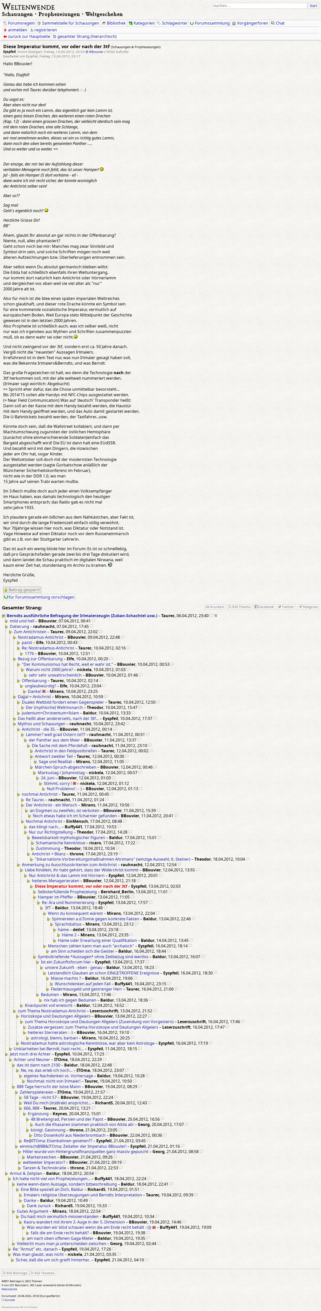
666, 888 (31, 1108)
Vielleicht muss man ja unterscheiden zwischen (61, 1243)
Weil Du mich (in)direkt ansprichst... (57, 1103)
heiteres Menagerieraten (55, 880)
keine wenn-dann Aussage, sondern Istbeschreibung (67, 1184)
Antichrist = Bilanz (49, 854)
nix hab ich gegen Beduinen (70, 1000)
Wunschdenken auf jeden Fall (83, 984)
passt (27, 642)
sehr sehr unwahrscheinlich (55, 675)
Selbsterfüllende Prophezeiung (67, 891)
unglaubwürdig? (40, 686)
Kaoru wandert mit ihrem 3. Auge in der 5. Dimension (74, 1222)
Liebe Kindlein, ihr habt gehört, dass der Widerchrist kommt (81, 870)
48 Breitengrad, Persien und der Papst (67, 1119)
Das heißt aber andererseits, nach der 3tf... (58, 718)
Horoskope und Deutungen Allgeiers (56, 1016)
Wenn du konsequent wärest (75, 913)
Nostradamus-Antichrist (40, 637)
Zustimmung (48, 848)
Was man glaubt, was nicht (38, 1254)
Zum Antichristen (30, 631)
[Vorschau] (211, 615)
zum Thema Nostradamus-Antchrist (52, 1011)
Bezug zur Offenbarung (40, 659)
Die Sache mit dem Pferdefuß (60, 745)
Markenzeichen (41, 1157)
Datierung (19, 626)
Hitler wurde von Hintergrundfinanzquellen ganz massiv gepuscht (85, 1151)
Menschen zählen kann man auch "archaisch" (91, 946)
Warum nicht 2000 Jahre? (49, 669)
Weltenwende (28, 6)
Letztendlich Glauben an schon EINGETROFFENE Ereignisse (103, 973)
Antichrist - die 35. (39, 729)
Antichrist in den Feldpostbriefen (66, 751)
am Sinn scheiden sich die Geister (82, 951)
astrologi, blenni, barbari (54, 1038)
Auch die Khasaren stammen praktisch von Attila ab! (84, 1124)
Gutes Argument (32, 1211)
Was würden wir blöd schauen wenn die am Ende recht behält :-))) (89, 1227)
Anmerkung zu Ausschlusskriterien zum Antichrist (69, 864)
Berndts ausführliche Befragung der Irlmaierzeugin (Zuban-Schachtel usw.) (82, 615)
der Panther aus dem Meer (54, 740)
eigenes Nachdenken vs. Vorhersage (58, 1076)
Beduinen (50, 994)
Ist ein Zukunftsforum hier (66, 962)
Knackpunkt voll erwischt (48, 1005)
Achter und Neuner (32, 1059)
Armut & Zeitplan (26, 1173)
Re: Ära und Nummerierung (68, 902)
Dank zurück (39, 1205)
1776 (29, 653)
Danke (30, 1200)
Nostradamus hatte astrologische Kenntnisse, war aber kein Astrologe (87, 1043)
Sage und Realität (55, 761)
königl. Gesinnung (48, 1130)
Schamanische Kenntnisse (60, 843)
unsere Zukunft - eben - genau (73, 967)
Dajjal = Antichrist (34, 696)
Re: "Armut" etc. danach (35, 1249)
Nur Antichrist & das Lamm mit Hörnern (67, 875)
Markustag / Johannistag (61, 772)
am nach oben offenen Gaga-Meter (60, 1238)
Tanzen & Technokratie (44, 1168)
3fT (48, 908)
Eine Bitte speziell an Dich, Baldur (52, 1189)
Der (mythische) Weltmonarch (54, 707)
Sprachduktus (68, 924)
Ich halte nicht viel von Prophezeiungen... (52, 1178)
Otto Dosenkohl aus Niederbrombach (70, 1135)
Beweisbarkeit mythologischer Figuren (68, 837)
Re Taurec (35, 799)
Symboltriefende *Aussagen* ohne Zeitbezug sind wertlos (93, 956)
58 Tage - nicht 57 (40, 1097)
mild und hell (22, 621)
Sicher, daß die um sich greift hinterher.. (53, 1260)
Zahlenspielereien (36, 1092)
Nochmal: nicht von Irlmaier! (54, 1081)
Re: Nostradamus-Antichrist (48, 648)
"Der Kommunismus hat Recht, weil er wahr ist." (67, 664)
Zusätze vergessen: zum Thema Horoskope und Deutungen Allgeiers (93, 1027)
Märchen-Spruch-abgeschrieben (65, 767)
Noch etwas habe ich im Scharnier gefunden (75, 815)
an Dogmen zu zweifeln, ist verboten (64, 810)
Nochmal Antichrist (44, 821)
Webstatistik (9, 1289)
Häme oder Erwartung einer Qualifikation (97, 940)
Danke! (34, 691)
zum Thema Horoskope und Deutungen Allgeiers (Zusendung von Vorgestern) (99, 1021)
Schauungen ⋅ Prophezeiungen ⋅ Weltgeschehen (62, 14)
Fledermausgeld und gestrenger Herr (86, 989)
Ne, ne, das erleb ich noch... (46, 1070)
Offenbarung (34, 680)
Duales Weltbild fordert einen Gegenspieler (63, 702)
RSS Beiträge (17, 1273)
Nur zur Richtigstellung (51, 832)
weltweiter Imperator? (44, 1162)
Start (313, 6)
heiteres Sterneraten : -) (50, 1032)
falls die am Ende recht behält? (60, 1233)
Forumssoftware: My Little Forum (19, 1307)
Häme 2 (69, 935)
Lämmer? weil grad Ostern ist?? (55, 734)
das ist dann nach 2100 (38, 1065)
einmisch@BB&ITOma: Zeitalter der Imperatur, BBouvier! (73, 1146)
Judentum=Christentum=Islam (50, 713)
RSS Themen (44, 1273)
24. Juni (47, 778)
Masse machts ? (66, 978)
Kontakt (10, 1300)
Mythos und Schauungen (41, 723)
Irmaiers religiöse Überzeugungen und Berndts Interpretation (83, 1195)
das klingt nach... (45, 827)
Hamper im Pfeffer (55, 897)
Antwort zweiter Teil (54, 756)
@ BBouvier (94, 51)
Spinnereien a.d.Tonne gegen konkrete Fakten (95, 919)
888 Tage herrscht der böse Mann (49, 1086)
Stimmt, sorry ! (58, 783)
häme (63, 929)
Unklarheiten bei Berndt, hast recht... (49, 1048)
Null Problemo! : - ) (64, 788)
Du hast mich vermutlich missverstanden (60, 1216)
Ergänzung (38, 1113)
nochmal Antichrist (40, 794)
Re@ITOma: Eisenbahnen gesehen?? (58, 1140)
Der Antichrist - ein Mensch (51, 805)
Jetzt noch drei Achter (30, 1054)
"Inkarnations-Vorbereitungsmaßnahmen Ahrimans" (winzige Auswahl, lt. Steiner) (112, 859)
